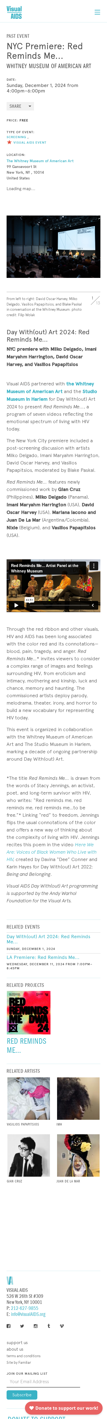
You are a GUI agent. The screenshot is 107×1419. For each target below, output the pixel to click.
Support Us (17, 1342)
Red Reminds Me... (26, 1045)
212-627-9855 (24, 1308)
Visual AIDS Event (29, 142)
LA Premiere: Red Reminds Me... (43, 957)
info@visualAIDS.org (28, 1314)
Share (15, 106)
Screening (16, 137)
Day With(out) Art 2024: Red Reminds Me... (48, 939)
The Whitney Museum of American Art (40, 161)
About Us (15, 1349)
